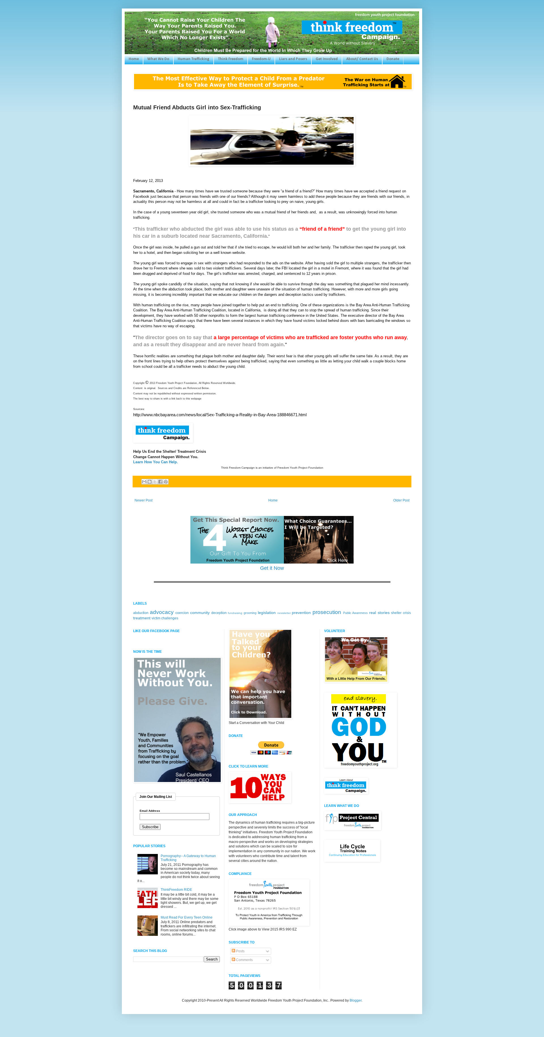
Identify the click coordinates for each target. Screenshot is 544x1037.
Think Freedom (230, 59)
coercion (182, 613)
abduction (140, 613)
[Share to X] (155, 481)
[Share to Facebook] (160, 481)
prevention (301, 612)
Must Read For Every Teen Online (186, 917)
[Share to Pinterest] (166, 481)
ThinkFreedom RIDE (176, 890)
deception (219, 613)
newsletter (284, 613)
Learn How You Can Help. (155, 462)
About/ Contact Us (362, 59)
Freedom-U (261, 59)
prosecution (327, 612)
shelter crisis (401, 613)
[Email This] (144, 481)
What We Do (158, 59)
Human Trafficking (193, 59)
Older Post (401, 500)
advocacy (162, 612)
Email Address (150, 810)
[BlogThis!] (149, 481)
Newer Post (143, 500)
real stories (379, 612)
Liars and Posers (293, 59)
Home (134, 59)
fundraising (235, 613)
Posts (240, 951)
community (200, 612)
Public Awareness (355, 613)
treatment (141, 618)
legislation (267, 612)
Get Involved (327, 59)
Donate (392, 59)
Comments (244, 960)
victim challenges (165, 618)
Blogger (356, 1000)
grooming (250, 613)
